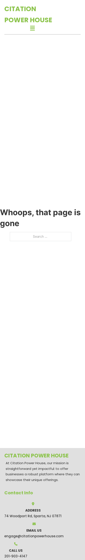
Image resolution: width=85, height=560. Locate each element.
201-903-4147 (15, 556)
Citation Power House (28, 14)
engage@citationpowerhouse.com (34, 536)
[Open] (32, 28)
